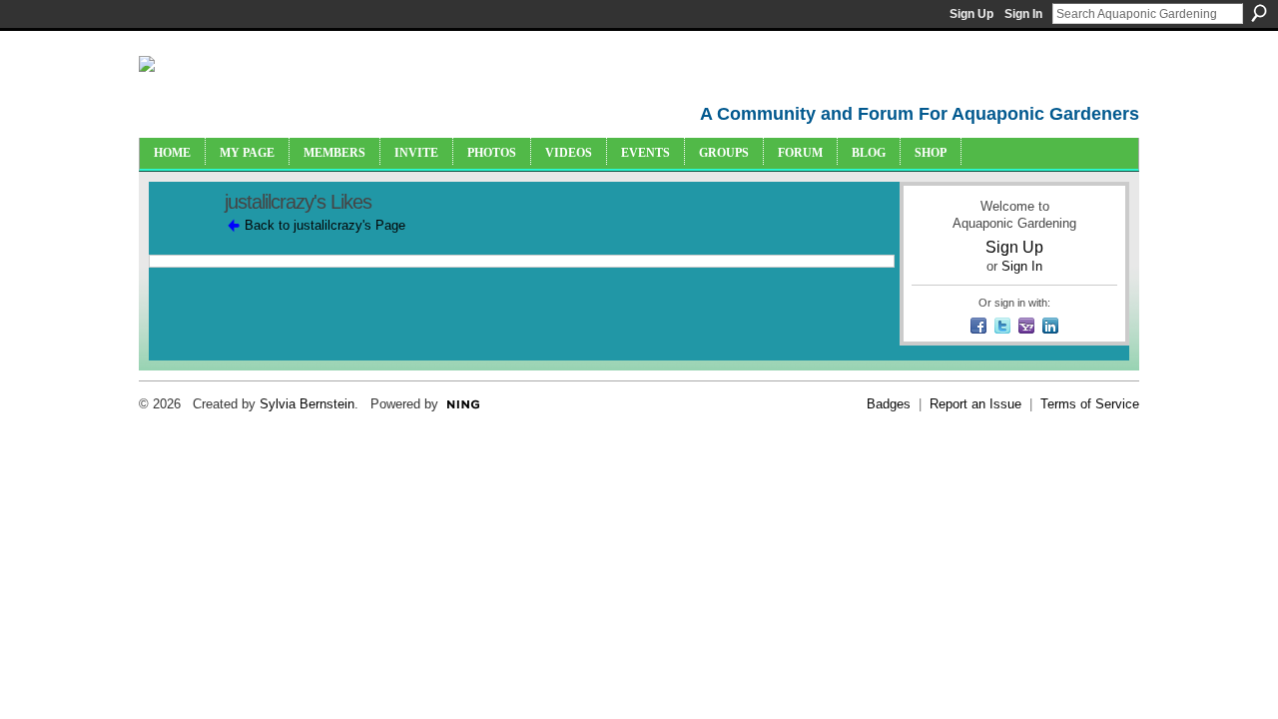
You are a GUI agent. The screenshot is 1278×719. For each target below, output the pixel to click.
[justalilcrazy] (181, 245)
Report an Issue (975, 403)
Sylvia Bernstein (307, 403)
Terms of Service (1089, 403)
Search (1259, 13)
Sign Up (971, 14)
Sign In (1023, 14)
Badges (889, 403)
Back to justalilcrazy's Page (325, 225)
